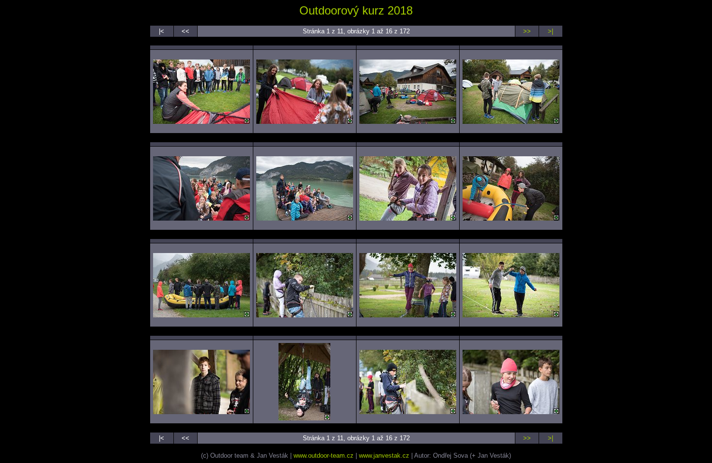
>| (550, 31)
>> (527, 31)
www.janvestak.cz (384, 455)
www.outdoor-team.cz (324, 455)
